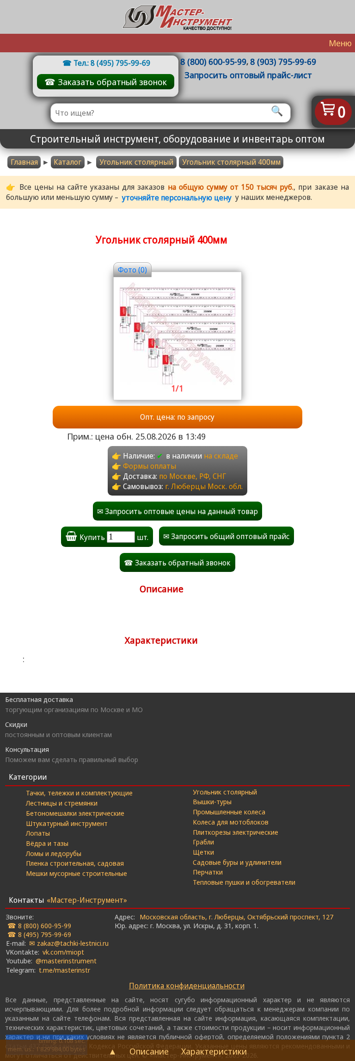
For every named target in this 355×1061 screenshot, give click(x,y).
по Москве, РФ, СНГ (192, 476)
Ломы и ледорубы (53, 853)
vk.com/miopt (63, 951)
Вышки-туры (212, 801)
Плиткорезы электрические (235, 832)
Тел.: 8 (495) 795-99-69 (111, 63)
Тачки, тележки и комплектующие (79, 792)
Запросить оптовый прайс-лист (248, 75)
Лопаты (38, 833)
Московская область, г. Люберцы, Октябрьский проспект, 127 (236, 916)
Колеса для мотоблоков (231, 821)
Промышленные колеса (229, 811)
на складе (221, 456)
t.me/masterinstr (64, 969)
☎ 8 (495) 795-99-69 (39, 934)
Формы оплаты (149, 466)
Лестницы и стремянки (62, 802)
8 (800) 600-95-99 (213, 61)
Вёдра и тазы (47, 843)
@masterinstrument (66, 960)
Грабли (203, 841)
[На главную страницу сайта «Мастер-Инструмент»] (177, 17)
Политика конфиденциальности (187, 985)
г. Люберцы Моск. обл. (204, 486)
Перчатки (208, 871)
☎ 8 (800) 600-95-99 (39, 925)
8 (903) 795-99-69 (283, 61)
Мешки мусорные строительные (76, 873)
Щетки (203, 851)
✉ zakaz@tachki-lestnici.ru (69, 943)
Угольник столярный (136, 162)
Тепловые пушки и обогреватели (244, 882)
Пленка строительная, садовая (75, 863)
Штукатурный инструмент (67, 823)
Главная (24, 162)
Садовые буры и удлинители (237, 862)
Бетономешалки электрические (75, 813)
